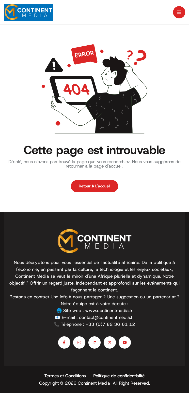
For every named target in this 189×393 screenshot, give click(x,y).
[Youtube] (125, 342)
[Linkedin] (94, 342)
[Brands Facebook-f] (64, 342)
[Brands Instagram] (79, 342)
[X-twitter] (110, 342)
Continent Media (95, 383)
